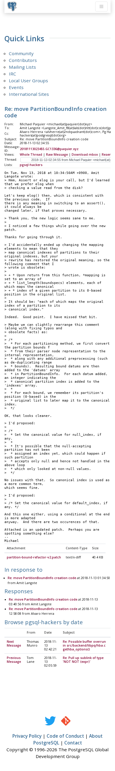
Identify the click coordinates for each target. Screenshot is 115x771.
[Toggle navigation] (101, 6)
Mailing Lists (22, 67)
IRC (12, 74)
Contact (73, 743)
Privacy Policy (27, 736)
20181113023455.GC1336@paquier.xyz (49, 149)
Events (16, 87)
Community (21, 53)
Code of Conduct (65, 736)
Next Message (14, 643)
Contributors (23, 60)
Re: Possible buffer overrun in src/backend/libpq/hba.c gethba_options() (84, 645)
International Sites (29, 94)
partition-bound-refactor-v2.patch (34, 557)
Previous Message (14, 660)
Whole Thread (31, 154)
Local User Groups (28, 80)
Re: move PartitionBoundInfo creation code (42, 578)
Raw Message (57, 154)
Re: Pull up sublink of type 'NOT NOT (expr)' (83, 660)
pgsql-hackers (31, 165)
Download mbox (85, 154)
